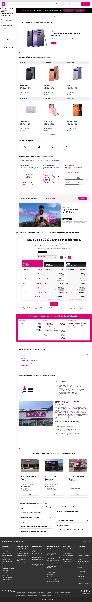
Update (82, 198)
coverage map (56, 160)
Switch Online (80, 10)
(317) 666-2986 (74, 485)
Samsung (78, 414)
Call (8, 39)
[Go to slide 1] (26, 52)
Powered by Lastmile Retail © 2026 (46, 599)
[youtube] (9, 47)
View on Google (25, 365)
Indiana (28, 16)
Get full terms (83, 222)
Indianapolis (34, 16)
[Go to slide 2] (47, 52)
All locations (21, 16)
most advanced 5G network (76, 410)
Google (86, 414)
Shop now (53, 43)
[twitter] (7, 47)
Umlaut (31, 160)
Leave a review (82, 354)
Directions (8, 33)
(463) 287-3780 (50, 486)
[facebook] (4, 47)
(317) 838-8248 (26, 486)
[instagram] (12, 47)
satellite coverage (66, 411)
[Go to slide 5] (48, 448)
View (30, 494)
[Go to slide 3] (69, 52)
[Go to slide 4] (42, 448)
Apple (73, 414)
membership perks (77, 407)
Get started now (67, 219)
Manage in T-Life (68, 10)
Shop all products (54, 134)
